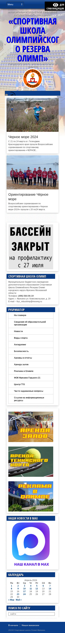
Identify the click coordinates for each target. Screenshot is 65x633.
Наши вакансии (30, 625)
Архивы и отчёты (23, 358)
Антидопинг (20, 344)
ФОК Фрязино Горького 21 (27, 378)
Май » (19, 600)
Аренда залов (21, 364)
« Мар (11, 600)
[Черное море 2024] (33, 131)
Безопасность (21, 351)
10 (24, 588)
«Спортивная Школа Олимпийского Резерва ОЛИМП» (32, 39)
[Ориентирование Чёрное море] (33, 188)
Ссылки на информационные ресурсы (29, 399)
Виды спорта (21, 338)
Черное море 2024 (23, 137)
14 (50, 588)
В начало (13, 625)
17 (24, 591)
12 (37, 588)
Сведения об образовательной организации (30, 323)
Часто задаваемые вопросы (28, 391)
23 (18, 594)
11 (31, 588)
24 (24, 594)
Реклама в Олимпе (23, 371)
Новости (18, 331)
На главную (20, 315)
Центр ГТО (19, 384)
